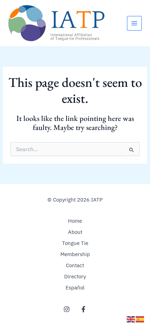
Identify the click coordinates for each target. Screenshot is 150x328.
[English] (131, 318)
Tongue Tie (75, 243)
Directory (75, 276)
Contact (75, 265)
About (75, 232)
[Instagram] (66, 309)
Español (75, 287)
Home (75, 221)
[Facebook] (83, 309)
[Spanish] (140, 318)
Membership (75, 254)
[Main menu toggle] (134, 23)
